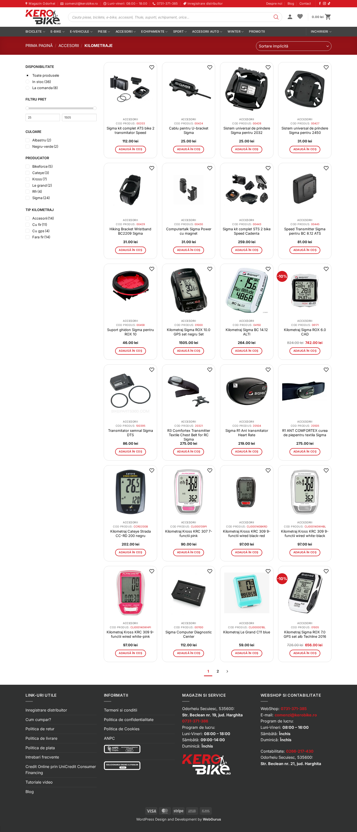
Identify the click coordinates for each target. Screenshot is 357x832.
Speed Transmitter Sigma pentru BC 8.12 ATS (304, 231)
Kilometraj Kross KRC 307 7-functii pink (188, 533)
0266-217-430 (300, 751)
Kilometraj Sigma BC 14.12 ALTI (247, 332)
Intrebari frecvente (42, 757)
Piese (102, 31)
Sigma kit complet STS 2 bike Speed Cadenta (247, 231)
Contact (305, 3)
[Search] (276, 17)
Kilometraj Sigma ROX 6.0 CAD (305, 332)
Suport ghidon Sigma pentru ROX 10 (130, 332)
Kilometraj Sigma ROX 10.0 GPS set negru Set (188, 332)
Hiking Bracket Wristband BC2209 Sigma (130, 231)
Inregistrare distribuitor (46, 710)
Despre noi (274, 3)
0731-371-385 (294, 708)
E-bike (56, 31)
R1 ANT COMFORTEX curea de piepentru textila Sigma (305, 432)
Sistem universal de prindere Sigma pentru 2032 (246, 130)
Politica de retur (40, 728)
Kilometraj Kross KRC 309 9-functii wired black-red (247, 533)
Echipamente (152, 31)
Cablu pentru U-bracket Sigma (188, 130)
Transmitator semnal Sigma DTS (130, 432)
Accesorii (124, 31)
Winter (234, 31)
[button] (290, 17)
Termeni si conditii (120, 710)
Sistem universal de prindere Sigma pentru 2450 (304, 130)
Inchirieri (319, 31)
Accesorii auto (205, 31)
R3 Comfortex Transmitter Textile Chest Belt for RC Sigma (188, 434)
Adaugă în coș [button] (130, 149)
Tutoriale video (39, 782)
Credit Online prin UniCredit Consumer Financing (61, 769)
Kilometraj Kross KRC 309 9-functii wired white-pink (130, 634)
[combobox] (294, 46)
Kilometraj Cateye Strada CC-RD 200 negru (130, 533)
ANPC (109, 738)
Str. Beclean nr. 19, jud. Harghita (212, 714)
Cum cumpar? (38, 719)
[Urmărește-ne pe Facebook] (319, 3)
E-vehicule (79, 31)
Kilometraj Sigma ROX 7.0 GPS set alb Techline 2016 (305, 634)
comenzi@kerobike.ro (296, 714)
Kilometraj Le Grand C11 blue (246, 632)
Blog (291, 3)
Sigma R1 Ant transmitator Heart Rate (246, 432)
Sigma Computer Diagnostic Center (188, 634)
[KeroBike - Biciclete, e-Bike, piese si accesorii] (43, 17)
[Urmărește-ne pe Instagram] (324, 3)
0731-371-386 (195, 721)
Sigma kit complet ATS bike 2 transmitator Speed (130, 130)
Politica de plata (40, 747)
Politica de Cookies (121, 728)
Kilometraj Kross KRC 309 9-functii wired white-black (305, 533)
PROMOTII (257, 31)
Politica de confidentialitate (128, 719)
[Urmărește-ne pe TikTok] (329, 3)
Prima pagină (39, 45)
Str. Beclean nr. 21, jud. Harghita (291, 763)
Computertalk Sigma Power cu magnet (188, 231)
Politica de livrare (41, 738)
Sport (178, 31)
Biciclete (34, 31)
